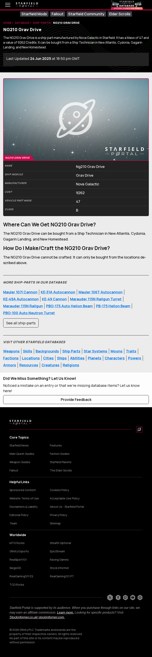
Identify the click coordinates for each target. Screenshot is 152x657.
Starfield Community (86, 13)
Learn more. (65, 612)
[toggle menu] (5, 5)
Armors (9, 365)
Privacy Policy (58, 515)
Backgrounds (47, 351)
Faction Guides (59, 454)
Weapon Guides (20, 462)
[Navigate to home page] (27, 4)
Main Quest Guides (22, 454)
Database (22, 23)
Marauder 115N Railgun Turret (96, 299)
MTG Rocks (17, 543)
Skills (27, 351)
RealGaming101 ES (21, 576)
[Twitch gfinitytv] (125, 597)
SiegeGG (15, 568)
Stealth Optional (60, 543)
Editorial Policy (19, 515)
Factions (11, 358)
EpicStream (57, 551)
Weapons (11, 351)
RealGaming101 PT (62, 576)
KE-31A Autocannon (58, 292)
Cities (48, 358)
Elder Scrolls (119, 13)
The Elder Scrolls (61, 470)
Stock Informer (59, 568)
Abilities (77, 358)
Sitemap (55, 523)
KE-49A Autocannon (21, 299)
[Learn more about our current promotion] (126, 5)
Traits (131, 351)
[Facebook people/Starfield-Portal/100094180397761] (118, 597)
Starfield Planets (60, 462)
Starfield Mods (34, 13)
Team (13, 523)
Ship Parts (71, 351)
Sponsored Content (23, 490)
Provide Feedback (76, 399)
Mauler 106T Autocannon (101, 292)
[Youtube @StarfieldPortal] (132, 597)
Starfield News (19, 445)
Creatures (50, 365)
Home (7, 23)
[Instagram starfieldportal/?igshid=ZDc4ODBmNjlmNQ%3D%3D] (140, 597)
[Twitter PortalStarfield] (110, 597)
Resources (28, 365)
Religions (71, 365)
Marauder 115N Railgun (23, 306)
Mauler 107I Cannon (20, 292)
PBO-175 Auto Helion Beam (69, 306)
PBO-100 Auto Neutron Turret (29, 312)
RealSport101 (18, 559)
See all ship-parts (21, 323)
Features (56, 445)
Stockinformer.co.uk (23, 617)
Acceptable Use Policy (64, 498)
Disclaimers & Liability (23, 507)
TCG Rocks (17, 584)
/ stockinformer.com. (51, 617)
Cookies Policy (59, 490)
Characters (115, 358)
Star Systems (95, 351)
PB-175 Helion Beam (113, 306)
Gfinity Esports (19, 551)
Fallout (58, 13)
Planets (94, 358)
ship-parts (41, 23)
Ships (62, 358)
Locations (31, 358)
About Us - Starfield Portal (67, 507)
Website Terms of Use (24, 498)
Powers (134, 358)
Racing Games (59, 559)
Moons (117, 351)
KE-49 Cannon (54, 299)
